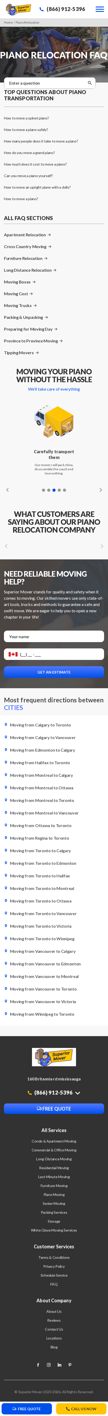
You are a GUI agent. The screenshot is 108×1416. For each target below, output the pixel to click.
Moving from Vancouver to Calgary (42, 951)
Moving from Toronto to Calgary (40, 850)
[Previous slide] (9, 490)
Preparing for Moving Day (28, 328)
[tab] (43, 490)
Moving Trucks (18, 305)
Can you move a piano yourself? (28, 175)
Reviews (54, 1320)
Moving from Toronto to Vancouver (43, 913)
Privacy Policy (53, 1266)
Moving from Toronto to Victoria (40, 925)
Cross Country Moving (25, 246)
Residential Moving (54, 1168)
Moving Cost (16, 293)
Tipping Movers (19, 352)
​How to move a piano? (21, 198)
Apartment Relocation (25, 234)
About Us (54, 1311)
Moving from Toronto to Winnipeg (41, 938)
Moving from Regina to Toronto (39, 837)
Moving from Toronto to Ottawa (40, 900)
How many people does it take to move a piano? (41, 141)
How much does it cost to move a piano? (35, 164)
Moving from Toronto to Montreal (41, 888)
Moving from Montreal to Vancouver (44, 812)
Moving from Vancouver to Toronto (43, 988)
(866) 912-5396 (65, 9)
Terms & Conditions (54, 1257)
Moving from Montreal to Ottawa (41, 787)
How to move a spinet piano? (26, 118)
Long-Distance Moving (54, 1159)
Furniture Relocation (23, 258)
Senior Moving (54, 1203)
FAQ (53, 1284)
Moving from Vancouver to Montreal (44, 976)
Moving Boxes (17, 281)
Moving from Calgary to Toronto (40, 724)
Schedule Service (54, 1275)
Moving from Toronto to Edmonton (42, 863)
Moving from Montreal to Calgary (41, 775)
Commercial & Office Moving (54, 1150)
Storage (54, 1221)
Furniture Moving (54, 1185)
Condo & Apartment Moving (54, 1141)
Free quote (56, 1109)
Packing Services (54, 1212)
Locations (54, 1338)
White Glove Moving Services (54, 1230)
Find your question (52, 80)
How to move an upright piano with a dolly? (37, 187)
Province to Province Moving (31, 340)
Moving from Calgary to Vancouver (42, 737)
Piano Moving (54, 1194)
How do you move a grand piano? (29, 152)
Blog (54, 1347)
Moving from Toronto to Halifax (39, 875)
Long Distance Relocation (27, 269)
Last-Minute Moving (54, 1176)
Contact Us (54, 1329)
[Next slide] (99, 490)
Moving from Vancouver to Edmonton (45, 963)
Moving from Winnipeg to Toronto (41, 1014)
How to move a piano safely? (26, 129)
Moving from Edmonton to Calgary (42, 749)
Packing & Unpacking (23, 317)
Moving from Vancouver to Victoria (42, 1001)
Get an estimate (54, 672)
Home (8, 22)
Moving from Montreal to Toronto (41, 800)
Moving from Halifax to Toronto (39, 762)
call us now (83, 1409)
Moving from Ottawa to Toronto (40, 825)
